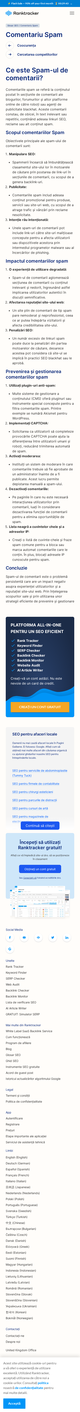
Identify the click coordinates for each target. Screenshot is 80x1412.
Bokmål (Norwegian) (19, 1318)
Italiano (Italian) (16, 1181)
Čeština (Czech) (16, 1234)
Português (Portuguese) (22, 1205)
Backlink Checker (17, 990)
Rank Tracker (15, 966)
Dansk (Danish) (16, 1240)
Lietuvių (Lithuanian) (19, 1276)
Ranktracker (22, 13)
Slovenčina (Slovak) (19, 1294)
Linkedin (67, 937)
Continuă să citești (40, 826)
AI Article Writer (16, 1008)
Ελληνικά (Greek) (17, 1246)
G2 (10, 949)
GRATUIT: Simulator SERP (23, 1014)
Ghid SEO (12, 1061)
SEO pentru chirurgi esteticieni (32, 792)
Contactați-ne (15, 1335)
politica (43, 1383)
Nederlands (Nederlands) (23, 1193)
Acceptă (14, 1403)
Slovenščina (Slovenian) (22, 1300)
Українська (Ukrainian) (21, 1306)
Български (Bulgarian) (21, 1228)
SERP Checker (15, 978)
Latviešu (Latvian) (18, 1282)
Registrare (12, 1124)
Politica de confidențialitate (24, 1101)
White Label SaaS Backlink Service (29, 1031)
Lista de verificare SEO (21, 1002)
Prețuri (10, 1130)
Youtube (24, 937)
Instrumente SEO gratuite (23, 1066)
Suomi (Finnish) (16, 1258)
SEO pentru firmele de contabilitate (35, 783)
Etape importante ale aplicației (26, 1136)
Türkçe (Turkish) (16, 1217)
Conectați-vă (30, 878)
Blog (9, 1049)
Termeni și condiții (18, 1095)
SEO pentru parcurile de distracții (34, 800)
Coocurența (26, 45)
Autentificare (14, 1118)
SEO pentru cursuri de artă (30, 808)
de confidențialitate (29, 1388)
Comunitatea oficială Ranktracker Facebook (38, 937)
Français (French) (17, 1175)
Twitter (53, 937)
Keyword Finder (16, 972)
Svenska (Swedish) (18, 1211)
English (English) (16, 1157)
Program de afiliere (18, 1043)
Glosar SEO (13, 1055)
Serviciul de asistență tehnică (25, 1142)
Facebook (10, 937)
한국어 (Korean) (16, 1312)
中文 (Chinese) (15, 1223)
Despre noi (13, 1341)
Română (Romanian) (19, 1288)
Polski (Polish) (15, 1199)
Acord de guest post (19, 1072)
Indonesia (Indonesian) (21, 1270)
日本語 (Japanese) (18, 1187)
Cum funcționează (18, 1037)
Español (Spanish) (18, 1169)
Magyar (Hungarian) (19, 1264)
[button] (72, 13)
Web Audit (12, 984)
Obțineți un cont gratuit (40, 869)
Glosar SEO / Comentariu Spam (22, 25)
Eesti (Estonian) (16, 1252)
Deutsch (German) (18, 1163)
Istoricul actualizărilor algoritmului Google (33, 1078)
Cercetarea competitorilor (37, 54)
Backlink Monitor (17, 996)
